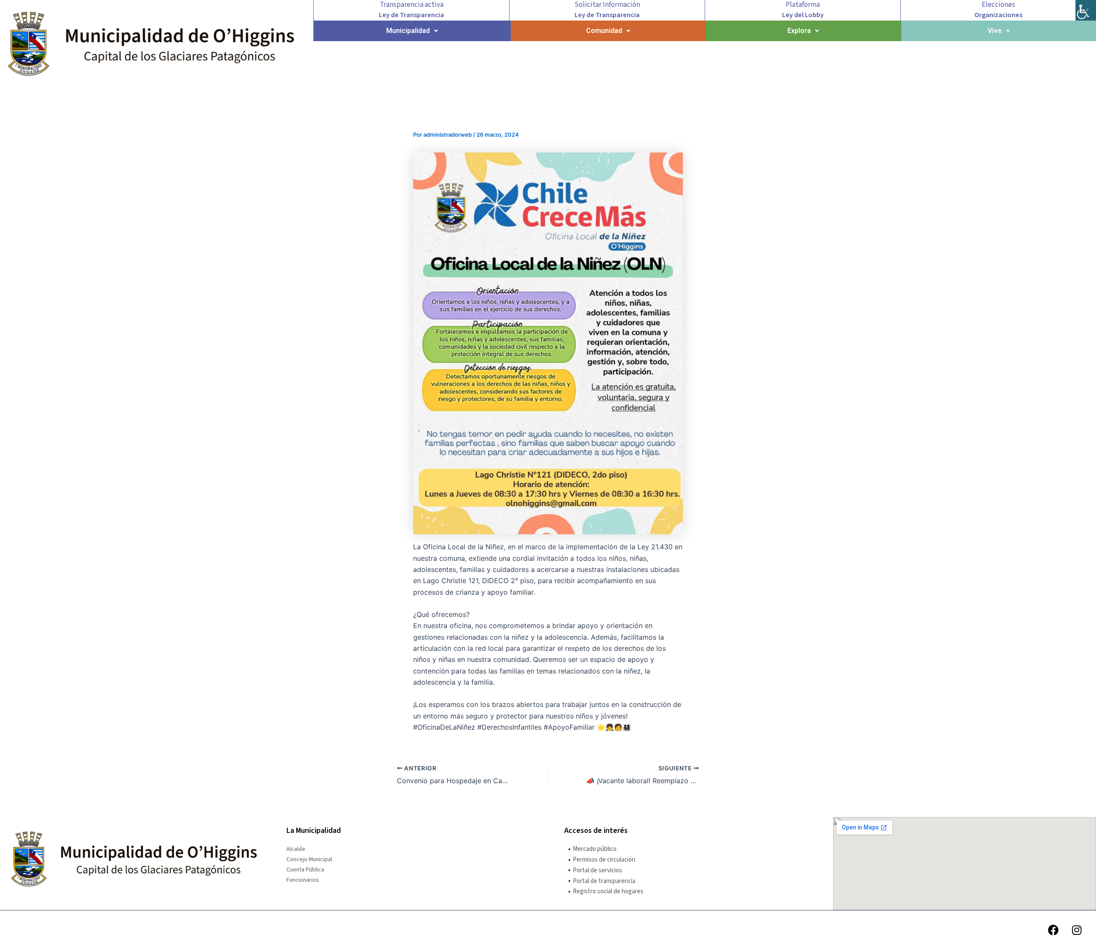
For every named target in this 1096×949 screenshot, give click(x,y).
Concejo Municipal (309, 859)
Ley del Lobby (803, 15)
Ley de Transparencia (411, 15)
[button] (412, 31)
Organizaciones (998, 15)
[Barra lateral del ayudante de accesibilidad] (1085, 10)
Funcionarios (302, 880)
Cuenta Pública (305, 869)
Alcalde (295, 849)
